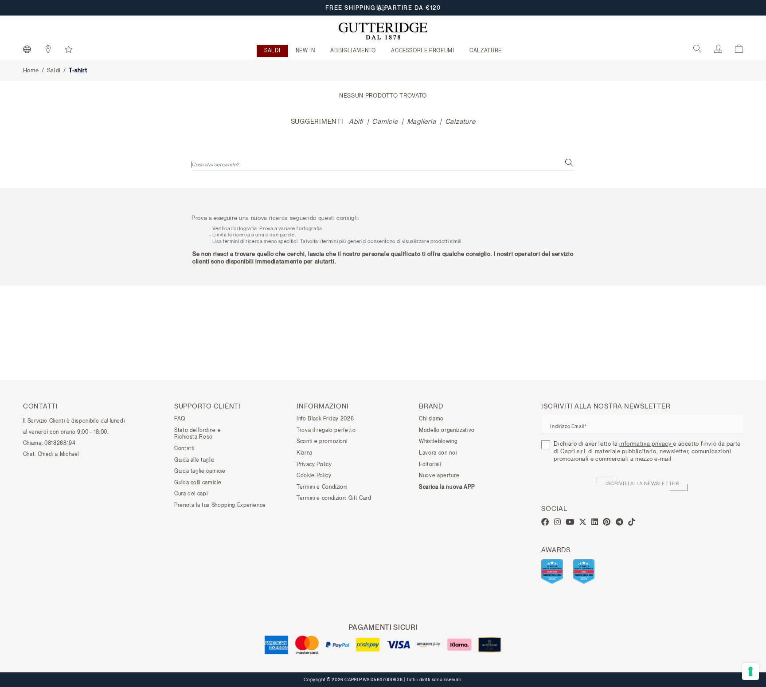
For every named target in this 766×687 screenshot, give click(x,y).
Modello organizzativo (447, 430)
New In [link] (305, 50)
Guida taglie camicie (200, 471)
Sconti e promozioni (322, 441)
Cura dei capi (190, 494)
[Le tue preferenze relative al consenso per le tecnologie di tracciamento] (750, 671)
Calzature (460, 122)
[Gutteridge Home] (383, 31)
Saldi (54, 70)
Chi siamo (431, 419)
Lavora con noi (438, 453)
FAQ (179, 419)
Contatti (184, 448)
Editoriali (430, 464)
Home (31, 70)
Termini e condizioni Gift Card (334, 498)
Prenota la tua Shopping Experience (220, 505)
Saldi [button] (272, 50)
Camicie (385, 122)
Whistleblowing (438, 441)
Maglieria (421, 122)
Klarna (305, 453)
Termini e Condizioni (322, 487)
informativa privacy (646, 443)
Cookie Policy (314, 475)
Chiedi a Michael (58, 454)
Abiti (356, 122)
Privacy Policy (314, 464)
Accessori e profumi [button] (422, 50)
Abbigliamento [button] (352, 50)
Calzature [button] (485, 50)
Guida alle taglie (194, 460)
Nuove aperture (439, 475)
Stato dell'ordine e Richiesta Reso (197, 433)
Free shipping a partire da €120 (383, 7)
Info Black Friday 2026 (325, 419)
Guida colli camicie (197, 482)
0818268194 (60, 443)
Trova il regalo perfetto (326, 430)
